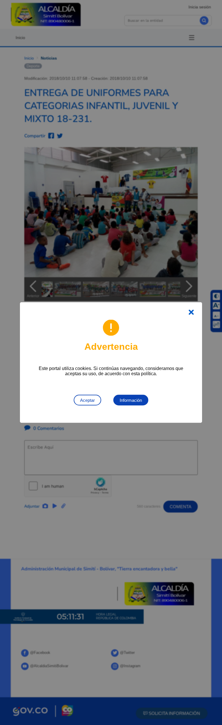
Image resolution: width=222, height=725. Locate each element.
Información (131, 400)
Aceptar (87, 400)
